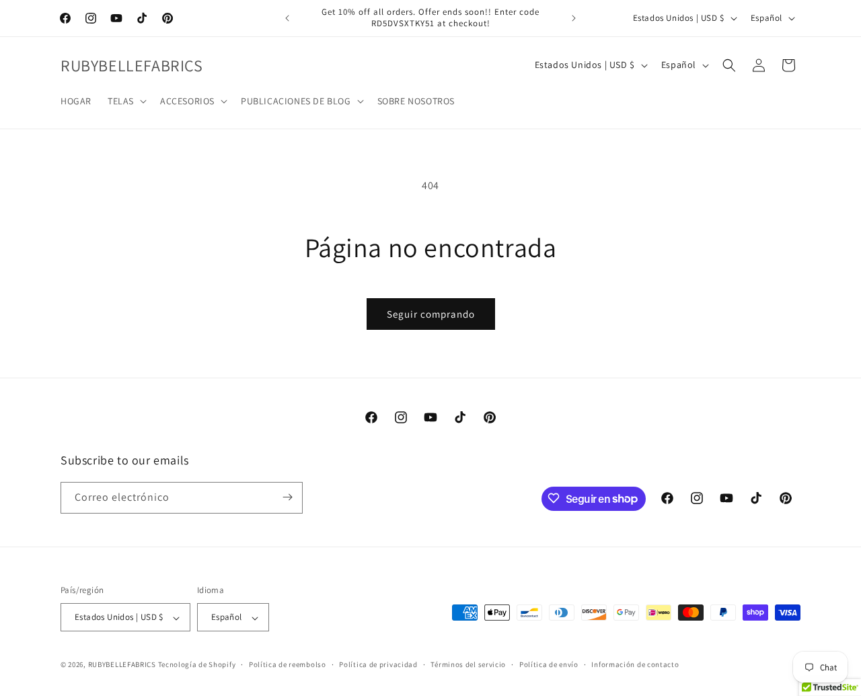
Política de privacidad (378, 664)
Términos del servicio (468, 664)
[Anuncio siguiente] (574, 18)
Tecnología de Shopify (197, 665)
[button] (126, 101)
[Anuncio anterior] (287, 18)
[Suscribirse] (287, 497)
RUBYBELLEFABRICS (122, 665)
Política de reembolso (287, 664)
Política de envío (548, 664)
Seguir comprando (431, 314)
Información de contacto (635, 664)
